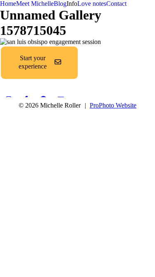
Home (8, 3)
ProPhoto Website (113, 105)
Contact (116, 3)
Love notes (91, 3)
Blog (60, 3)
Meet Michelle (35, 3)
